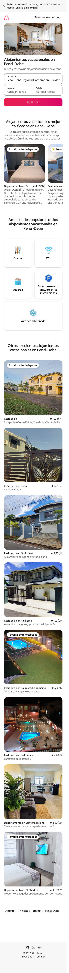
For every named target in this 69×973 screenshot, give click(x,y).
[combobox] (33, 80)
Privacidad (26, 956)
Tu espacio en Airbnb (47, 17)
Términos (41, 956)
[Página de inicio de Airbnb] (6, 17)
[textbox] (18, 92)
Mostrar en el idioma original (22, 7)
